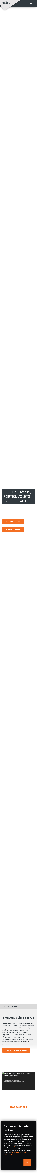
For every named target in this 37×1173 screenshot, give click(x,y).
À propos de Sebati (13, 522)
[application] (18, 1081)
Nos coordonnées (13, 529)
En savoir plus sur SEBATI (16, 1050)
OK (27, 1163)
